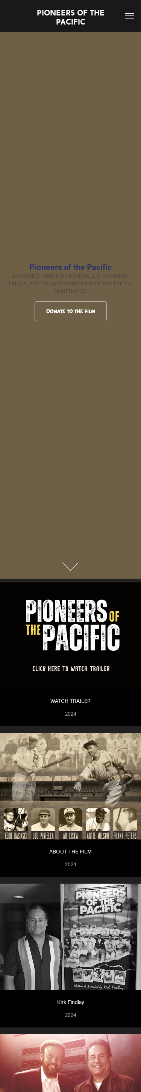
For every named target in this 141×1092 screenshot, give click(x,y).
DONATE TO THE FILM (70, 311)
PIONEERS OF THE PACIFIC (72, 17)
